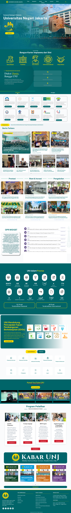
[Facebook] (3, 508)
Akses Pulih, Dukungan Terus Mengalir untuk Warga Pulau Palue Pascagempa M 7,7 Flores (43, 247)
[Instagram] (8, 508)
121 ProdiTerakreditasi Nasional (19, 305)
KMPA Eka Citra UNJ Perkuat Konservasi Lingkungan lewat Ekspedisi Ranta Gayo (58, 150)
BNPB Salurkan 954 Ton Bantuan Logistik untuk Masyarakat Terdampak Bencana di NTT (43, 229)
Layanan (51, 1)
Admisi (40, 1)
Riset (46, 1)
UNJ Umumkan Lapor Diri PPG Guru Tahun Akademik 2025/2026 (23, 124)
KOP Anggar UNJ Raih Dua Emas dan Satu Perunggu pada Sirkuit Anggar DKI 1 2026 (40, 150)
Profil (28, 1)
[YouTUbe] (13, 508)
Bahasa (42, 2)
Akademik (34, 1)
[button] (66, 2)
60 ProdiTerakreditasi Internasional (51, 305)
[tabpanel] (35, 109)
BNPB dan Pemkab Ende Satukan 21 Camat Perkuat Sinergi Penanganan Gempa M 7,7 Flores (44, 240)
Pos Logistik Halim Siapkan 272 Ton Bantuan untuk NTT (37, 236)
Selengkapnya (12, 442)
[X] (6, 508)
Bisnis (57, 1)
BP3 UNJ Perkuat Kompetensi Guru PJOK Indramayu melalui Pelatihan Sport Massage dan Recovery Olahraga (16, 149)
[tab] (17, 92)
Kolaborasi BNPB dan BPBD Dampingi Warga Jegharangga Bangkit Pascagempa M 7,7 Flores (44, 244)
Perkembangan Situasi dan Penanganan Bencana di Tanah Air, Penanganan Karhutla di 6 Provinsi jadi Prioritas (46, 251)
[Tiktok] (10, 508)
